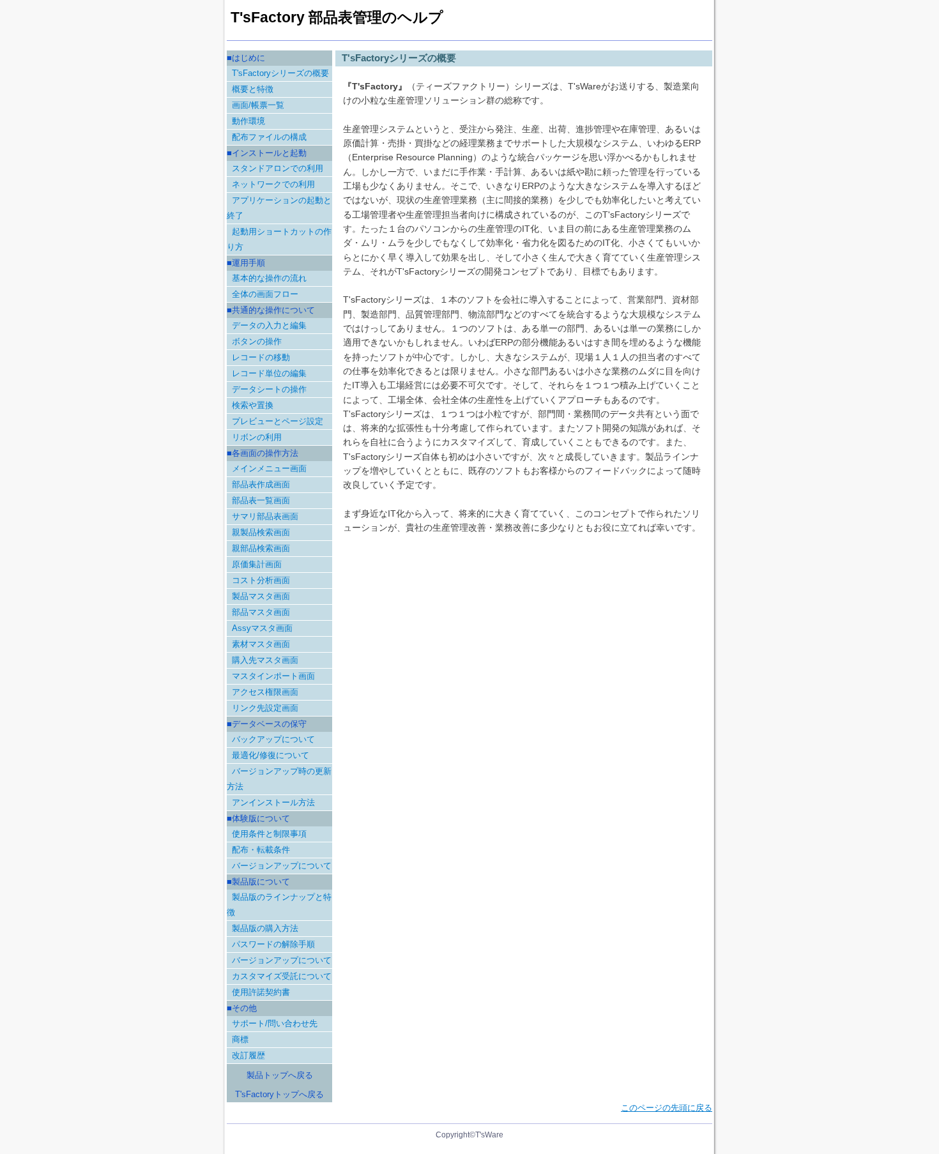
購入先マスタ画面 (265, 660)
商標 (240, 1039)
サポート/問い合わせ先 (274, 1023)
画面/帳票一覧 (258, 105)
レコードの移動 (261, 357)
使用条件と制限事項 (269, 834)
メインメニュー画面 (269, 468)
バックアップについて (273, 739)
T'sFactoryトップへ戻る (279, 1094)
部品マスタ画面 (261, 612)
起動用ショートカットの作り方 (279, 239)
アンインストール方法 (273, 802)
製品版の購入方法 (265, 928)
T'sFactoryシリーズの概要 (280, 73)
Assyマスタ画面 (262, 628)
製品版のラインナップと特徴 (279, 904)
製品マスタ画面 (261, 596)
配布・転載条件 (261, 849)
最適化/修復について (270, 755)
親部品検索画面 (261, 548)
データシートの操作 (269, 389)
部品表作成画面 (261, 484)
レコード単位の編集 (269, 373)
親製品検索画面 (261, 532)
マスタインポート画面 (273, 676)
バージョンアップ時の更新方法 (279, 778)
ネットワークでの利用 (273, 184)
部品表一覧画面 (261, 500)
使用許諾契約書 (261, 992)
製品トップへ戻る (280, 1075)
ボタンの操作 (257, 341)
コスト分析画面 (261, 580)
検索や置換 (252, 405)
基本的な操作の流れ (269, 278)
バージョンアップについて (282, 865)
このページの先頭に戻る (666, 1107)
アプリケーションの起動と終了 (279, 207)
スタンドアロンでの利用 (277, 168)
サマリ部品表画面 (265, 516)
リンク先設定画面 (265, 708)
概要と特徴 (252, 89)
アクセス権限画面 (265, 692)
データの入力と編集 (269, 325)
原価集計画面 (257, 564)
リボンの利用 (257, 437)
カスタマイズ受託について (282, 976)
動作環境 (248, 121)
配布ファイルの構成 (269, 137)
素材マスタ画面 (261, 644)
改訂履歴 (248, 1055)
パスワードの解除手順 (273, 944)
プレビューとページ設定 (277, 421)
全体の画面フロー (265, 294)
